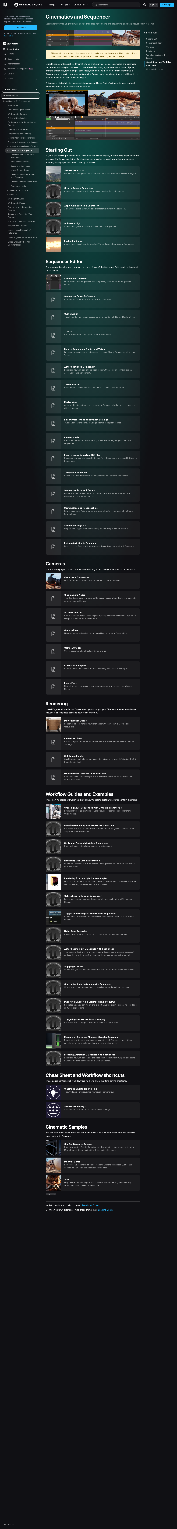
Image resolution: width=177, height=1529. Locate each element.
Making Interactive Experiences (21, 138)
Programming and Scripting (19, 134)
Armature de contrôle (18, 190)
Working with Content (17, 114)
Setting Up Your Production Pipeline (20, 208)
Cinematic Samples (154, 69)
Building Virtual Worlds (17, 118)
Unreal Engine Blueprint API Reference (19, 231)
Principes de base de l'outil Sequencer (22, 156)
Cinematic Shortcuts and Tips (24, 182)
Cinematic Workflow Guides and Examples (23, 175)
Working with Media (16, 203)
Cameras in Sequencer (21, 166)
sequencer (51, 1194)
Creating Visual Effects (18, 129)
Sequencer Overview (20, 162)
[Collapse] (6, 142)
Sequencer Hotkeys (19, 186)
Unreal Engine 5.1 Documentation (17, 101)
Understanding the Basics (19, 110)
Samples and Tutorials (17, 226)
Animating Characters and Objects (23, 142)
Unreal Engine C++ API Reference (22, 237)
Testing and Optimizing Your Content (20, 215)
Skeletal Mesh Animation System (23, 146)
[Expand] (6, 105)
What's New (13, 105)
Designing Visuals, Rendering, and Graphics (22, 123)
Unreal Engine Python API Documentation (19, 243)
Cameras (150, 47)
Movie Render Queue (20, 170)
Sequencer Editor (154, 43)
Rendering (150, 51)
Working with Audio (16, 199)
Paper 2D (13, 194)
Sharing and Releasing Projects (21, 221)
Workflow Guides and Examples (155, 56)
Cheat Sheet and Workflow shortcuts (158, 63)
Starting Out (151, 39)
